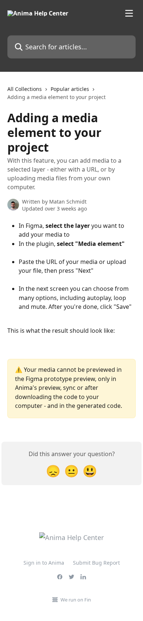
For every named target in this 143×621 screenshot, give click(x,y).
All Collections (24, 88)
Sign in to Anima (43, 562)
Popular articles (70, 88)
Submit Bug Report (96, 562)
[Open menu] (129, 13)
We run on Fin (75, 599)
